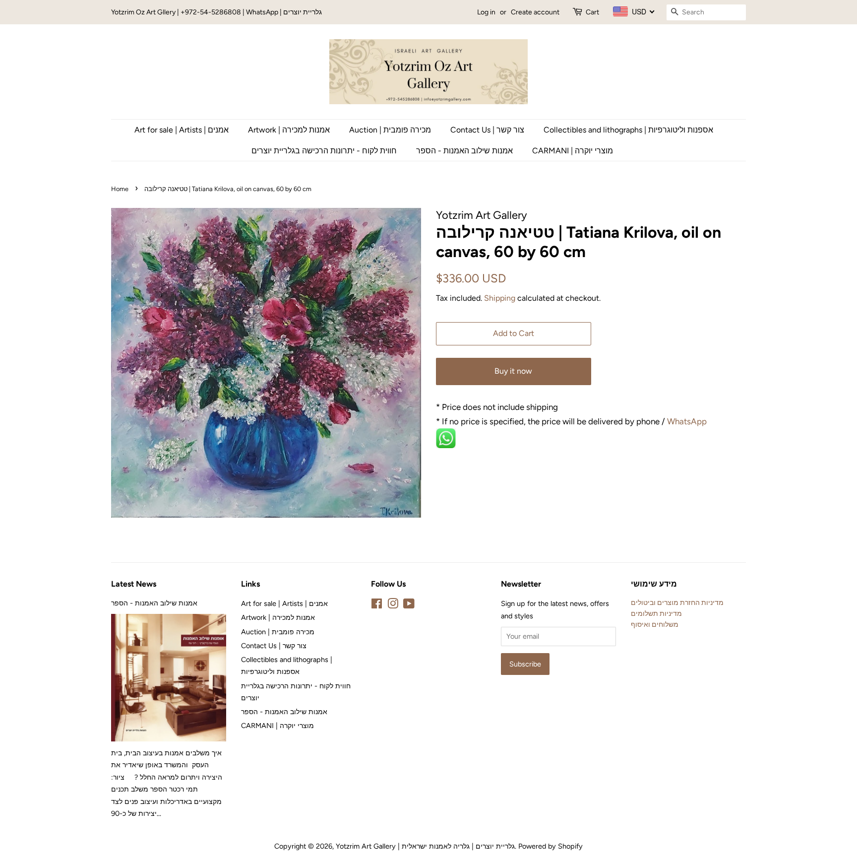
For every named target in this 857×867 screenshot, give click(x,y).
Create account (535, 12)
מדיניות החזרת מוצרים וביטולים (677, 602)
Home (119, 189)
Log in (486, 12)
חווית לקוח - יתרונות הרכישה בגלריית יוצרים (324, 150)
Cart (592, 12)
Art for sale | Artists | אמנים (181, 129)
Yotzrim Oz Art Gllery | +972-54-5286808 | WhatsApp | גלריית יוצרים (216, 12)
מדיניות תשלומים (656, 613)
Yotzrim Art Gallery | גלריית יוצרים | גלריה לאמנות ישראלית (425, 846)
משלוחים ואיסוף (654, 624)
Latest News (133, 584)
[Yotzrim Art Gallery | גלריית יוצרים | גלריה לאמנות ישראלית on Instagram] (392, 605)
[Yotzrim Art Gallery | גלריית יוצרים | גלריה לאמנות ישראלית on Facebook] (376, 605)
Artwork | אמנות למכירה (289, 129)
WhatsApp (688, 421)
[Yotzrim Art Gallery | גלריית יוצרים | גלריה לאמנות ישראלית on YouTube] (409, 605)
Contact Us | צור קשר (487, 129)
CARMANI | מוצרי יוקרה (572, 150)
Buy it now (513, 371)
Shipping (499, 298)
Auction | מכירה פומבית (390, 129)
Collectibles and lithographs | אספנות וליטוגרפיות (628, 129)
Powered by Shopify (550, 846)
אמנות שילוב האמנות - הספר (464, 150)
